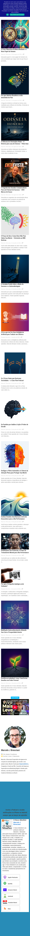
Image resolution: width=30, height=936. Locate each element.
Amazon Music (12, 890)
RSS (9, 909)
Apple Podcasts (13, 877)
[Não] (28, 8)
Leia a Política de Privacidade (17, 14)
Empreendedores (23, 764)
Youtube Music (12, 902)
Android (10, 896)
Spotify (10, 883)
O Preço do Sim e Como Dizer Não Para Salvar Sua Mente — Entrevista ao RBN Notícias (13, 238)
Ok (7, 14)
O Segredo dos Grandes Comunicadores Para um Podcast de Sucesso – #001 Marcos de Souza (14, 190)
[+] (15, 34)
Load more (15, 697)
